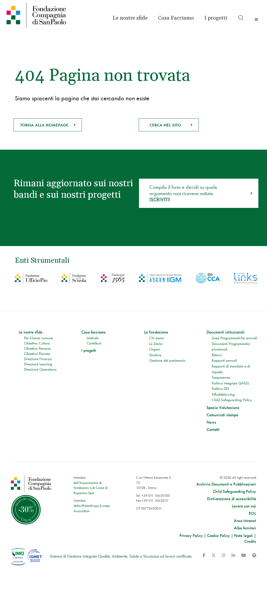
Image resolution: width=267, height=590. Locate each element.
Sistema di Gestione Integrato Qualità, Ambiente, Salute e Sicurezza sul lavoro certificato (121, 556)
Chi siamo (156, 338)
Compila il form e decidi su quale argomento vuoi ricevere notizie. (183, 193)
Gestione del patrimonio (167, 360)
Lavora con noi (244, 506)
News (211, 422)
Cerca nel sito (165, 125)
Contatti (213, 429)
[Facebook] (204, 555)
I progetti (88, 350)
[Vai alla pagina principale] (36, 15)
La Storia (155, 343)
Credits (250, 541)
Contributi (94, 343)
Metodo (93, 338)
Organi (154, 349)
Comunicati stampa (222, 415)
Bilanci (217, 355)
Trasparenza (221, 377)
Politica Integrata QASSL (230, 383)
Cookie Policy (218, 535)
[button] (215, 18)
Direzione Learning (38, 364)
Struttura (155, 355)
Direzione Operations (40, 369)
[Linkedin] (233, 555)
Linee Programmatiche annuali (234, 338)
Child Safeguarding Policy (232, 399)
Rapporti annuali (224, 360)
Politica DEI (220, 388)
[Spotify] (254, 555)
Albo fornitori (245, 528)
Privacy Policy (191, 535)
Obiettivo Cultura (37, 343)
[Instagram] (223, 555)
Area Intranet (245, 520)
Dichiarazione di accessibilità (231, 498)
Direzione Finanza (38, 358)
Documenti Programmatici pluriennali (231, 346)
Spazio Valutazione (223, 407)
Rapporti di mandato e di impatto (231, 369)
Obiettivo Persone (37, 348)
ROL (252, 513)
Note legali (243, 535)
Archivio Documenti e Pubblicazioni (226, 484)
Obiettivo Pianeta (37, 353)
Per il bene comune (38, 338)
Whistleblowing (223, 394)
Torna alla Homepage (44, 125)
